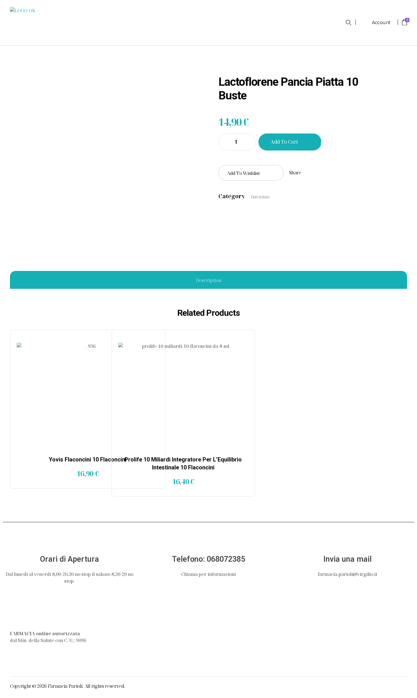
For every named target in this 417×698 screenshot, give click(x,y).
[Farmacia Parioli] (22, 615)
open (407, 75)
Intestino (260, 197)
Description (208, 280)
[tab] (208, 280)
